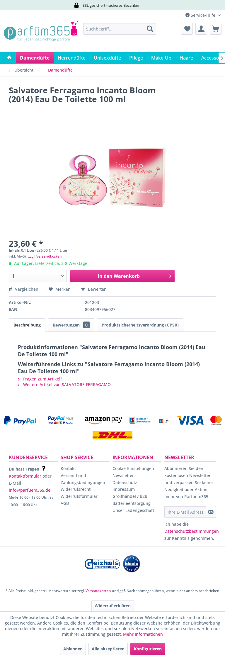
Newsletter (123, 475)
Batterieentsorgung (131, 503)
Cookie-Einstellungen (133, 468)
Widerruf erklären (113, 605)
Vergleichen (26, 289)
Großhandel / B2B (129, 496)
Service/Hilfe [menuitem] (203, 15)
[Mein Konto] (201, 29)
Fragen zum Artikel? (42, 379)
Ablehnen (73, 649)
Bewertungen (70, 325)
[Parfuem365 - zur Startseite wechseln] (41, 36)
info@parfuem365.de (29, 490)
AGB (65, 503)
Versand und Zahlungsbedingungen (83, 479)
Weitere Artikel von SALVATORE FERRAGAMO (66, 384)
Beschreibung (27, 325)
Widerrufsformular (79, 496)
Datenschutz (124, 482)
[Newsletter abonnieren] (211, 512)
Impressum (123, 489)
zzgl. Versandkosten (45, 256)
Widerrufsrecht (76, 489)
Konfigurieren (148, 649)
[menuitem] (119, 29)
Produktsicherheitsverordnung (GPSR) (140, 325)
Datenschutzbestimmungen (191, 531)
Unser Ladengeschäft (133, 510)
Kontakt (68, 468)
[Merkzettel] (187, 29)
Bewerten (97, 289)
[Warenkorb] (215, 29)
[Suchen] (150, 29)
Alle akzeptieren (108, 649)
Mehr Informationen (143, 634)
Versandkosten (98, 590)
